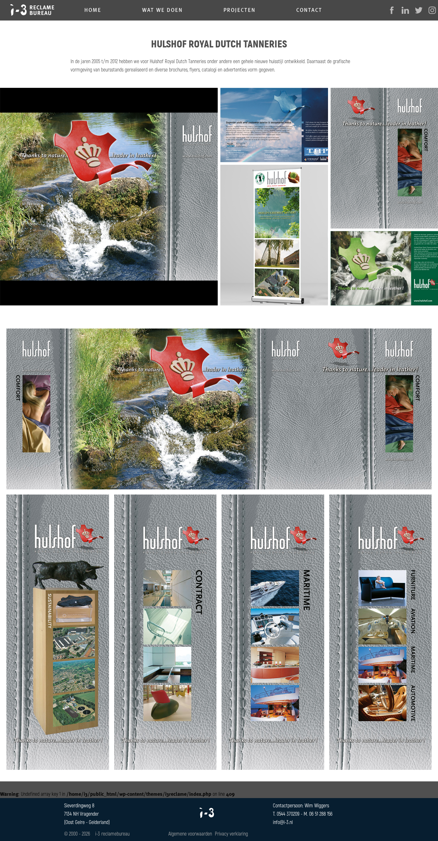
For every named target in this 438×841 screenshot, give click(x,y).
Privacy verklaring (231, 833)
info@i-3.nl (283, 822)
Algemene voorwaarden (190, 833)
